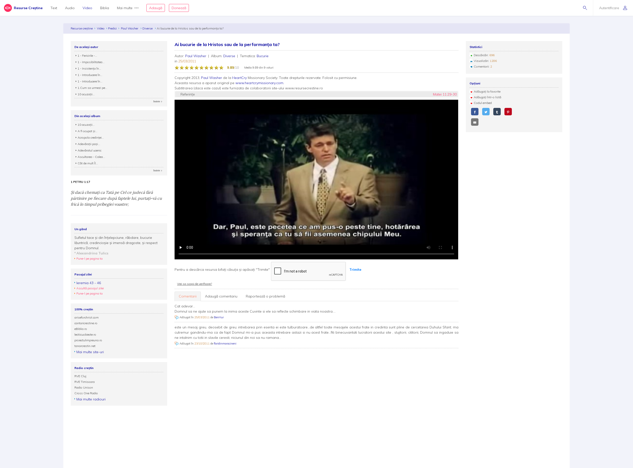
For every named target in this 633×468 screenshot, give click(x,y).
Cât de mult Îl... (88, 163)
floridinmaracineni (225, 343)
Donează (179, 8)
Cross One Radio (86, 393)
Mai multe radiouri (91, 399)
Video (87, 8)
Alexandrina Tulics (92, 253)
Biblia (104, 8)
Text (53, 8)
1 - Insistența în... (89, 68)
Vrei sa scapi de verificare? (194, 284)
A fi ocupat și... (87, 131)
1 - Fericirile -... (87, 55)
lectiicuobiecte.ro (85, 334)
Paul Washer (130, 28)
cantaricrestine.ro (85, 323)
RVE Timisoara (84, 382)
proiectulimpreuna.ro (88, 340)
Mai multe (125, 8)
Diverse (147, 28)
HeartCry (239, 77)
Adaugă (155, 8)
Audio (70, 8)
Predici (112, 28)
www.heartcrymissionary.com (259, 83)
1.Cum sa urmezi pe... (92, 88)
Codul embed (483, 103)
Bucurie (263, 56)
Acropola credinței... (91, 137)
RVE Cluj (80, 376)
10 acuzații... (86, 94)
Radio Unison (83, 387)
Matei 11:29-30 (445, 94)
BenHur (219, 317)
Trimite (355, 269)
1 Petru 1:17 (80, 181)
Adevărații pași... (89, 144)
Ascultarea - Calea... (91, 157)
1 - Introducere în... (90, 75)
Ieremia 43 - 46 (88, 283)
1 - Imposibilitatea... (91, 62)
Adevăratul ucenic (89, 150)
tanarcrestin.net (84, 346)
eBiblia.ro (80, 329)
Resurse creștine (82, 28)
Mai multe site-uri (90, 352)
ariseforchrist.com (86, 317)
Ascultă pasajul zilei (90, 288)
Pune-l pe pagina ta (89, 258)
